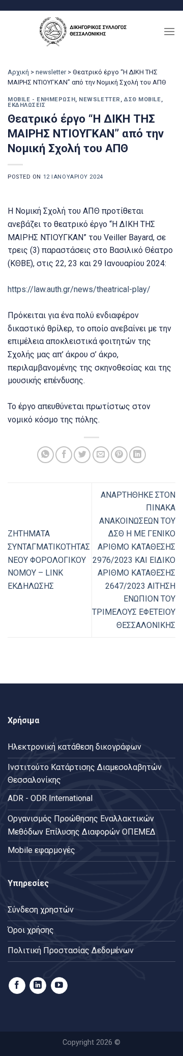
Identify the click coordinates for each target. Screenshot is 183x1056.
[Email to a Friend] (101, 454)
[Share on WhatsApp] (45, 454)
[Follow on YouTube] (59, 985)
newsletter (51, 72)
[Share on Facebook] (63, 454)
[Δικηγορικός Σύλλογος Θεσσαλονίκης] (85, 31)
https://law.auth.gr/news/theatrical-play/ (79, 289)
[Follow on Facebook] (17, 985)
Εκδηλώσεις (27, 105)
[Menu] (169, 31)
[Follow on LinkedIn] (37, 985)
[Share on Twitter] (82, 454)
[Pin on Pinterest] (119, 454)
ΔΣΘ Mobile (142, 99)
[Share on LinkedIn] (137, 454)
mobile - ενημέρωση (41, 99)
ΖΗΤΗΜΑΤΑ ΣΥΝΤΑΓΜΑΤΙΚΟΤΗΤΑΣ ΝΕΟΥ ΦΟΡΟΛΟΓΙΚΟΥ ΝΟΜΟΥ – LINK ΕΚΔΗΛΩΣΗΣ (49, 559)
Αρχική (18, 72)
